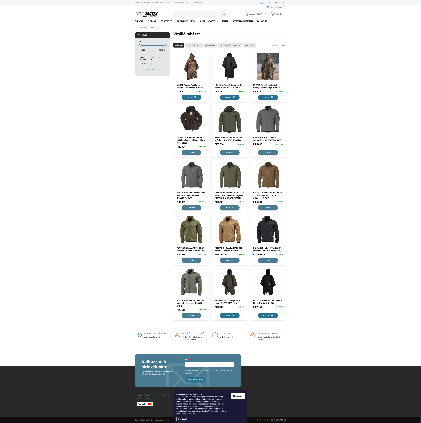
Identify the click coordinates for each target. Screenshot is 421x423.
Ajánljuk (179, 45)
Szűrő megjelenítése (152, 69)
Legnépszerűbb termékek (230, 45)
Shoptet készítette (263, 420)
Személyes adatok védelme (161, 3)
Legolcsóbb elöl (194, 45)
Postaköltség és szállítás (182, 3)
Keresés (224, 14)
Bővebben (191, 152)
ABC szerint (249, 45)
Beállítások (182, 419)
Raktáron (146, 64)
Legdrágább (210, 45)
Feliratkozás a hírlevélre (195, 379)
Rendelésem (198, 3)
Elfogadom (237, 396)
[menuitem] (140, 21)
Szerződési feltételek (142, 3)
